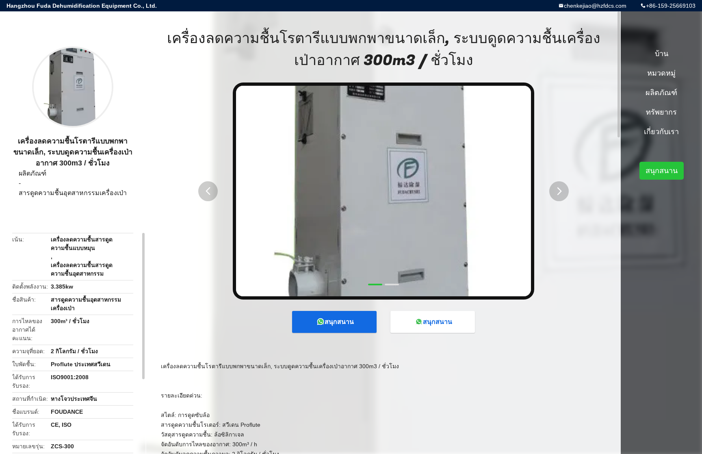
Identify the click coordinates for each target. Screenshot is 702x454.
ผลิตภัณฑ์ (32, 173)
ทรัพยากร (661, 112)
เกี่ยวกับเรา (661, 132)
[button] (208, 191)
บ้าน (661, 54)
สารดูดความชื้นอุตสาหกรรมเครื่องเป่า (73, 192)
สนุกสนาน (339, 321)
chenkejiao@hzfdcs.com (595, 5)
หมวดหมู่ (661, 73)
